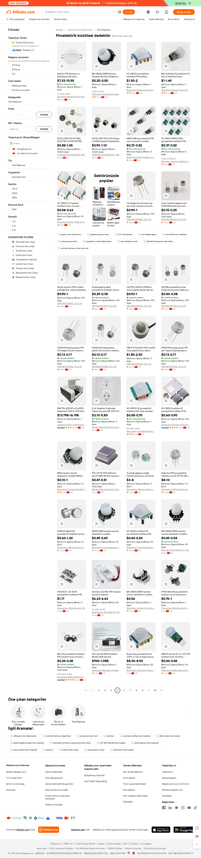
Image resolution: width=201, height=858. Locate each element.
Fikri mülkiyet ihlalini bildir (135, 796)
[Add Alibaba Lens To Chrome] (48, 830)
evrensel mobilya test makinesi (136, 736)
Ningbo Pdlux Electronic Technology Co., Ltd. (106, 489)
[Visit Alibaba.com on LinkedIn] (170, 808)
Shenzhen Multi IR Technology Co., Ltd (71, 96)
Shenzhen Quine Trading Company (141, 157)
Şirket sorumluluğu (15, 784)
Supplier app (78, 829)
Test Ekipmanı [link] (103, 30)
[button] (119, 12)
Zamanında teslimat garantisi (59, 784)
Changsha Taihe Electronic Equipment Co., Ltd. (175, 608)
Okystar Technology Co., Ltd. (175, 550)
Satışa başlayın (169, 778)
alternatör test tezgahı (124, 750)
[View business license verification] (128, 853)
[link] (197, 828)
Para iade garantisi (54, 778)
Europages (146, 843)
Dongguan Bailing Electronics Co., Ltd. (71, 677)
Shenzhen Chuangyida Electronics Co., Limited (71, 489)
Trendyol (134, 843)
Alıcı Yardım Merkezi (132, 772)
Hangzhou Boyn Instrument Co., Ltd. (71, 424)
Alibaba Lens (23, 829)
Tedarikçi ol (167, 772)
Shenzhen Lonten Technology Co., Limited (141, 608)
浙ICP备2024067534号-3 (180, 853)
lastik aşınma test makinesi (146, 743)
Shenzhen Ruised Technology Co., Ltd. (106, 94)
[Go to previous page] (86, 690)
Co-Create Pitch (14, 778)
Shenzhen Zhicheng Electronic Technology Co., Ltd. (175, 424)
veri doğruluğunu (148, 234)
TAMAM (44, 114)
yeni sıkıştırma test (129, 241)
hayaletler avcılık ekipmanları (99, 241)
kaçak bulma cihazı (96, 750)
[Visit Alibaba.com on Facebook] (164, 808)
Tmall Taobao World (85, 843)
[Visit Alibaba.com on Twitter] (176, 808)
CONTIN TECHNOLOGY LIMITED (71, 155)
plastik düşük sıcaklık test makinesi (28, 743)
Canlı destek (129, 778)
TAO (125, 843)
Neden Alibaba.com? (16, 772)
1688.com (68, 843)
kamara (49, 750)
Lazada (100, 843)
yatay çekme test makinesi (25, 750)
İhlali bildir (128, 802)
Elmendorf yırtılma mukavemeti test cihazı (72, 743)
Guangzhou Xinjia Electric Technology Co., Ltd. (71, 608)
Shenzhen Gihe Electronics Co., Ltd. (141, 670)
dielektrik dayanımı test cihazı (160, 241)
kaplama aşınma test (99, 234)
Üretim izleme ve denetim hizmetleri (57, 797)
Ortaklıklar (167, 796)
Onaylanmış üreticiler (94, 775)
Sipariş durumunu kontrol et (175, 784)
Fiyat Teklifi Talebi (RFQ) (95, 781)
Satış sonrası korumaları (56, 790)
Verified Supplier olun (172, 790)
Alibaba (59, 30)
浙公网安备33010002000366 (151, 853)
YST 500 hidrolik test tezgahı (112, 743)
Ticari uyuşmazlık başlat (134, 784)
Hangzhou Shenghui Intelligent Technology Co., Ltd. (106, 670)
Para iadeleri (129, 790)
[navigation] (30, 360)
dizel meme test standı (170, 736)
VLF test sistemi (125, 234)
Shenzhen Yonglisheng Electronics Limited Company (141, 431)
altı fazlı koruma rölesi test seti (74, 248)
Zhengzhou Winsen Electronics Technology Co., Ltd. (141, 489)
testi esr (110, 736)
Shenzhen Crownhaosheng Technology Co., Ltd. (106, 547)
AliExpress (56, 843)
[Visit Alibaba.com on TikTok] (195, 808)
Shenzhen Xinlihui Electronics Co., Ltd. (175, 670)
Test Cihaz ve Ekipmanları (80, 30)
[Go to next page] (161, 690)
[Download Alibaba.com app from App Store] (161, 830)
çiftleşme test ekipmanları (25, 736)
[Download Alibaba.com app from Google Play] (184, 830)
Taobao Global (113, 843)
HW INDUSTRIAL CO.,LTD (139, 219)
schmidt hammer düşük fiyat (58, 736)
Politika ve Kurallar (54, 804)
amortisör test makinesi (176, 234)
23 (155, 690)
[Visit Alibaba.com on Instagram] (183, 808)
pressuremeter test (89, 736)
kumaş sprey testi (69, 241)
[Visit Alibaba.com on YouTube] (189, 808)
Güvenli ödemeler (53, 772)
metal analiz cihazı (70, 750)
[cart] (157, 12)
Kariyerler (11, 790)
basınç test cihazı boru (71, 234)
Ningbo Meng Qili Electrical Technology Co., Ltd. (106, 427)
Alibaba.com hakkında (17, 765)
